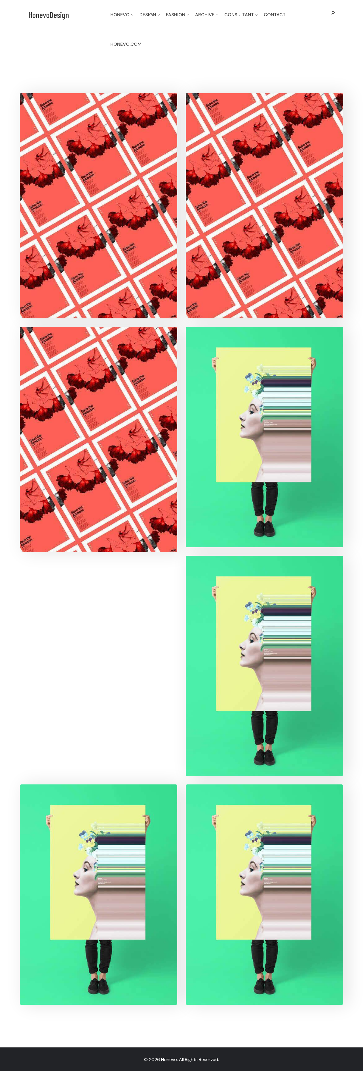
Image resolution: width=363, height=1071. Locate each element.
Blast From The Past (98, 180)
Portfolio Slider (264, 640)
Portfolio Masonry (264, 869)
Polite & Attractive (264, 180)
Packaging (277, 194)
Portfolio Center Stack (98, 869)
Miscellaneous (277, 425)
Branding (77, 194)
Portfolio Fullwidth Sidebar (99, 414)
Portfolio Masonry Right (265, 411)
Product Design (111, 194)
